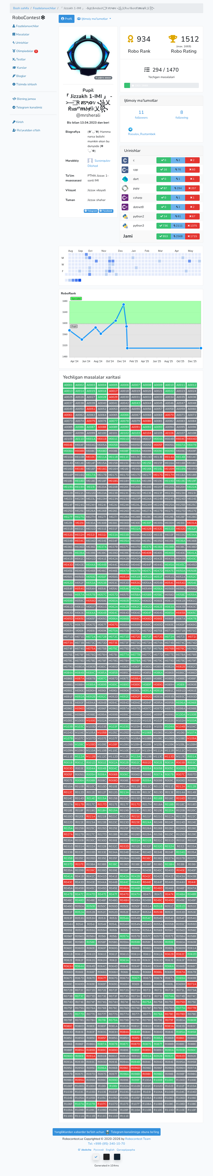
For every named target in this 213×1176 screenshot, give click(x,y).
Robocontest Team (138, 1139)
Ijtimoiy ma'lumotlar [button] (95, 19)
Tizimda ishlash (26, 84)
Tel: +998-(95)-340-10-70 (106, 1143)
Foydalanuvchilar (44, 8)
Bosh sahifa (21, 8)
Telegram (92, 210)
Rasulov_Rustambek (141, 134)
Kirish (19, 122)
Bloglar (20, 76)
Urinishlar (21, 43)
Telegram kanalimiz (28, 107)
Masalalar (22, 34)
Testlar (20, 59)
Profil (68, 19)
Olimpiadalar (26, 51)
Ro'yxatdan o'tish (28, 130)
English (110, 1149)
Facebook (107, 210)
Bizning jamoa (26, 99)
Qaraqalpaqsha (126, 1149)
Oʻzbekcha (85, 1149)
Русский (99, 1149)
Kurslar (21, 68)
